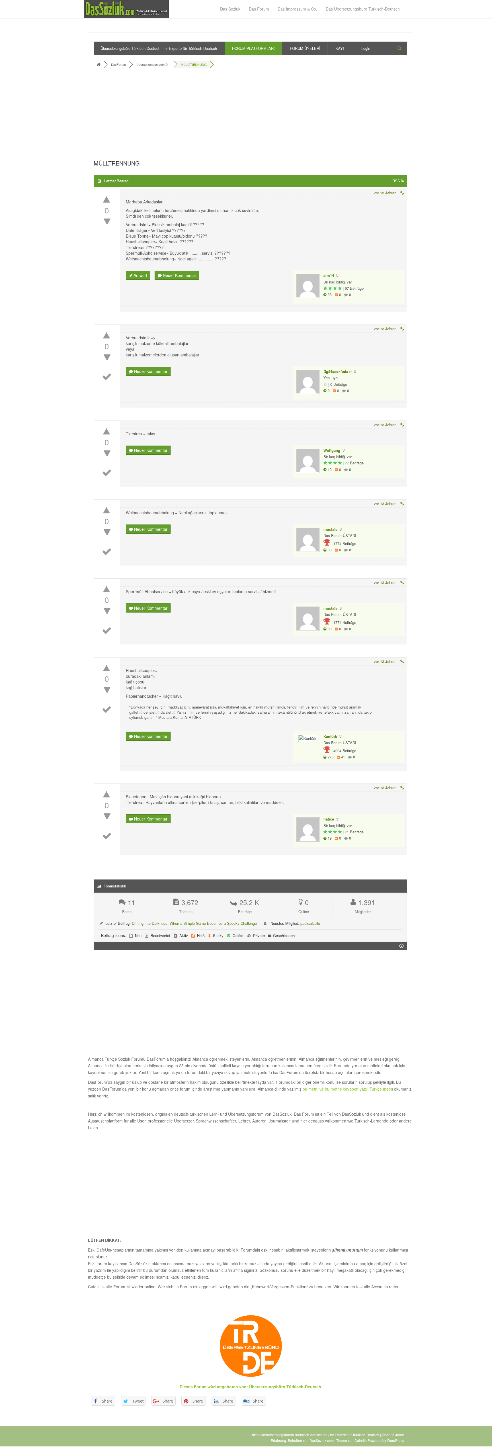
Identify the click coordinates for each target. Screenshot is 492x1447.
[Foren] (99, 64)
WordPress (395, 1440)
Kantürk (330, 736)
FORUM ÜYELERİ (305, 48)
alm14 (328, 275)
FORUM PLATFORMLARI (253, 48)
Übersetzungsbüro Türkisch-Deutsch (285, 1386)
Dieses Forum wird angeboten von (213, 1386)
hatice (328, 819)
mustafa (330, 529)
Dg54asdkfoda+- (337, 371)
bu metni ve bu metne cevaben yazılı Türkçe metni (348, 1089)
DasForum (118, 64)
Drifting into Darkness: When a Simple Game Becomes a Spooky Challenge (194, 923)
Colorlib (360, 1440)
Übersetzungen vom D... (153, 64)
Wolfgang (331, 450)
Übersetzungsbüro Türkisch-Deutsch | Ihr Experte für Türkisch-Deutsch (159, 48)
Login (365, 48)
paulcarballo (310, 923)
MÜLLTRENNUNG (194, 64)
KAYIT (340, 48)
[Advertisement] (250, 115)
